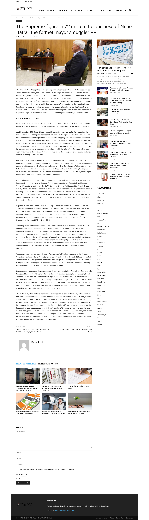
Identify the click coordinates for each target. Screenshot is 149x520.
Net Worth (101, 292)
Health (99, 253)
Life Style (90, 10)
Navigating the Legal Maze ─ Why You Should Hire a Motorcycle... (120, 165)
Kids (99, 266)
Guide (99, 249)
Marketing (101, 285)
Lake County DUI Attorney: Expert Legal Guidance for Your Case (121, 122)
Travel (99, 321)
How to (99, 259)
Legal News (101, 275)
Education (62, 10)
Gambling (100, 243)
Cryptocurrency (103, 226)
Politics (100, 10)
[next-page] (21, 418)
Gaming (100, 246)
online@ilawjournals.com (64, 511)
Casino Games (102, 213)
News (99, 295)
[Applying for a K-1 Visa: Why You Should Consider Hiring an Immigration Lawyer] (102, 90)
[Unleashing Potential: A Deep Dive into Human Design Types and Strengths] (54, 376)
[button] (130, 10)
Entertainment (76, 10)
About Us (98, 518)
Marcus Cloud (22, 37)
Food (99, 239)
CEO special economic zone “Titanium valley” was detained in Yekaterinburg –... (121, 101)
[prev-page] (17, 418)
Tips (98, 318)
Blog (99, 197)
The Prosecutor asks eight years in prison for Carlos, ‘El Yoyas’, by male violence (32, 331)
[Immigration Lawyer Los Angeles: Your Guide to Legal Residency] (102, 144)
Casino (99, 210)
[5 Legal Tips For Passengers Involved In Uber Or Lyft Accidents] (54, 401)
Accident (100, 194)
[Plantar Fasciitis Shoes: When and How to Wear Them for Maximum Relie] (102, 177)
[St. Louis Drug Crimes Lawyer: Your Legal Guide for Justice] (102, 133)
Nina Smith (100, 73)
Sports (109, 10)
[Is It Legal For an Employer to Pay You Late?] (102, 112)
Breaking (24, 18)
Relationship (102, 301)
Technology (121, 10)
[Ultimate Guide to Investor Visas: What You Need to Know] (80, 401)
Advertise (105, 518)
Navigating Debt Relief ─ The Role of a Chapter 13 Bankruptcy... (114, 69)
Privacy (112, 518)
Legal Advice (101, 272)
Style (99, 311)
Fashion (100, 236)
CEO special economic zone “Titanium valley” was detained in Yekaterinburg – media (26, 388)
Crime (99, 223)
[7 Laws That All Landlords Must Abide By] (80, 376)
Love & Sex (101, 282)
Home (41, 10)
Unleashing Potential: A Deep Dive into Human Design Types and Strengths (53, 388)
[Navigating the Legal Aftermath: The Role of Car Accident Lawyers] (102, 155)
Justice (99, 262)
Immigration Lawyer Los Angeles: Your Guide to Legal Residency (120, 143)
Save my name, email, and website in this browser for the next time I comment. (47, 469)
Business (51, 10)
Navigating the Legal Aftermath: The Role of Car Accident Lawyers (121, 154)
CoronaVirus (101, 220)
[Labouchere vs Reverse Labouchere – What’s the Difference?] (28, 401)
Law (98, 269)
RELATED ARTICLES (26, 363)
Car (98, 207)
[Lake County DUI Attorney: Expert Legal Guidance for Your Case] (102, 122)
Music (99, 288)
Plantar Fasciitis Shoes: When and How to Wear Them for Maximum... (120, 176)
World (99, 324)
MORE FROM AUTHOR (48, 363)
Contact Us (129, 518)
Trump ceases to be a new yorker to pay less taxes (76, 331)
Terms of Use (120, 518)
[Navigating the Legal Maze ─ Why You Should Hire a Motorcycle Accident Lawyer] (102, 166)
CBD (98, 217)
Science (100, 305)
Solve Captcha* (21, 474)
